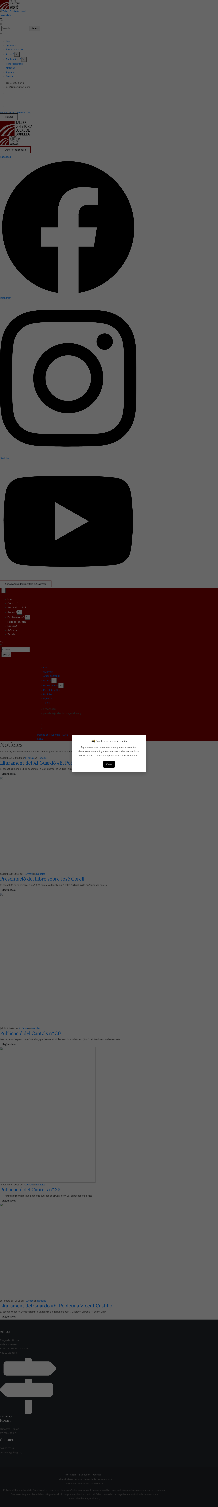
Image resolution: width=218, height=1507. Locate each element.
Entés (109, 764)
